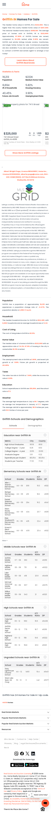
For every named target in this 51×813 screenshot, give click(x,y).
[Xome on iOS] (17, 765)
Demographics (35, 425)
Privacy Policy (16, 791)
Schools (13, 425)
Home (4, 14)
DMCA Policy (26, 801)
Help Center (34, 739)
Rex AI (6, 747)
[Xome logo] (25, 4)
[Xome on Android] (32, 765)
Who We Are (9, 739)
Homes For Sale (15, 14)
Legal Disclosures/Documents (33, 743)
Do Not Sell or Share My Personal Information (23, 802)
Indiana (27, 14)
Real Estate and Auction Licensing (18, 773)
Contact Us (21, 739)
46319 (5, 702)
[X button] (28, 753)
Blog (16, 743)
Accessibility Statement (20, 799)
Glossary (8, 743)
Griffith (34, 14)
